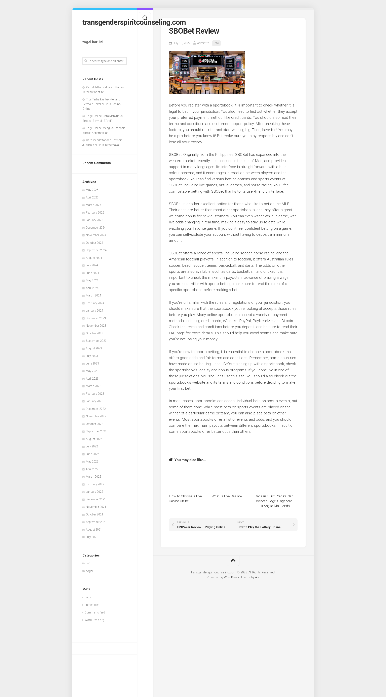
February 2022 (95, 484)
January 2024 (94, 310)
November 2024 (96, 235)
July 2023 (92, 355)
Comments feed (95, 612)
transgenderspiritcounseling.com (104, 22)
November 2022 (96, 416)
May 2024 (92, 280)
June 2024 (92, 273)
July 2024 (92, 265)
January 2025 (94, 220)
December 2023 (96, 318)
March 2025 (93, 205)
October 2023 (94, 333)
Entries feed (92, 604)
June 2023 (92, 363)
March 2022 (93, 476)
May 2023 (92, 371)
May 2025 (92, 189)
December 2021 (96, 499)
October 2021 (94, 514)
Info (88, 563)
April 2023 (92, 378)
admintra (203, 43)
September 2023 (96, 340)
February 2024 (95, 303)
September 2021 (96, 522)
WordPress (231, 577)
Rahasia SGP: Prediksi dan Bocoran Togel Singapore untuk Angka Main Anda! (274, 501)
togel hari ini (92, 42)
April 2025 (92, 197)
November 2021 (96, 506)
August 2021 (94, 529)
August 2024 (94, 257)
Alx (257, 577)
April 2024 (92, 288)
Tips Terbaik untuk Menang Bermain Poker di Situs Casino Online (101, 104)
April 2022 (92, 469)
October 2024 (94, 242)
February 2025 (95, 212)
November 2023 (96, 325)
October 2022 (94, 423)
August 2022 (94, 439)
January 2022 (94, 491)
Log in (88, 597)
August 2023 (94, 348)
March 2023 (93, 386)
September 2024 (96, 250)
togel (89, 571)
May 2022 (92, 461)
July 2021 (92, 537)
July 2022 (92, 446)
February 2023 (95, 393)
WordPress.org (94, 620)
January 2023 (94, 401)
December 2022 (96, 408)
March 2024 (93, 295)
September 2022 (96, 431)
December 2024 (96, 227)
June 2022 (92, 454)
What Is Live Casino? (227, 496)
